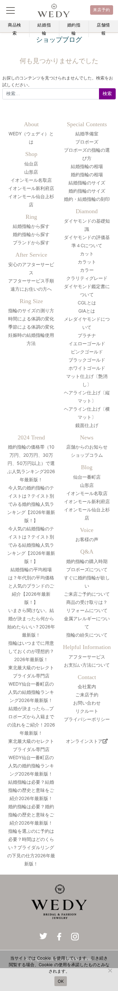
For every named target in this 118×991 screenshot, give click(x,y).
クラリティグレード (87, 278)
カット (87, 253)
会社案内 (87, 686)
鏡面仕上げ (86, 425)
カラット (87, 262)
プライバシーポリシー (87, 719)
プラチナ (87, 335)
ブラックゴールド (87, 360)
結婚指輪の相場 (87, 166)
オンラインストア (84, 741)
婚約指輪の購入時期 (87, 561)
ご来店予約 (86, 694)
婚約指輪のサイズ (87, 191)
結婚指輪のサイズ (87, 182)
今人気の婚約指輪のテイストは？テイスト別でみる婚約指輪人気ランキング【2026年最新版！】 (31, 504)
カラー (87, 270)
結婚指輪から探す (31, 226)
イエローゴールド (87, 343)
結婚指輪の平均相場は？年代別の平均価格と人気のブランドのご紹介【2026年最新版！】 (31, 586)
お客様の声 (86, 539)
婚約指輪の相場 (87, 174)
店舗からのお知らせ (87, 447)
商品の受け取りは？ (87, 602)
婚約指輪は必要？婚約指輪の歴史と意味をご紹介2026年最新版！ (31, 815)
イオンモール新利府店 (31, 188)
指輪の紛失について (87, 635)
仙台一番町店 (87, 477)
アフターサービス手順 (31, 280)
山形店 (31, 172)
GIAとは (86, 311)
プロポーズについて (87, 569)
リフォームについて (87, 610)
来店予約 (101, 9)
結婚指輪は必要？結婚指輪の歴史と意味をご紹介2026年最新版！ (31, 790)
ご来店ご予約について (87, 594)
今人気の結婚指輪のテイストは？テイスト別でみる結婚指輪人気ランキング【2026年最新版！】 (31, 545)
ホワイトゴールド (87, 368)
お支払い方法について (87, 665)
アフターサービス (87, 656)
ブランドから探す (31, 242)
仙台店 (31, 163)
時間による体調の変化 (31, 318)
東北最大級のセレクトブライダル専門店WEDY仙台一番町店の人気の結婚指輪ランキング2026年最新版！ (31, 684)
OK (61, 981)
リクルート (86, 711)
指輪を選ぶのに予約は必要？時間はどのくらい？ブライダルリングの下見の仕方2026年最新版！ (31, 847)
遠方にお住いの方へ (31, 289)
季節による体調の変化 (31, 327)
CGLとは (87, 302)
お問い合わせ (87, 703)
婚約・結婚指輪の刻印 (87, 199)
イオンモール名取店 (31, 180)
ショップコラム (87, 455)
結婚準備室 (86, 133)
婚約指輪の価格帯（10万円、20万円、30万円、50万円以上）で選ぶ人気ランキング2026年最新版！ (31, 463)
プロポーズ (86, 142)
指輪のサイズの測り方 (31, 310)
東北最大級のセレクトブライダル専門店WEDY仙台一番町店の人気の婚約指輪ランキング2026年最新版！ (31, 757)
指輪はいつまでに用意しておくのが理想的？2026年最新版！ (31, 651)
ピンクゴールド (87, 351)
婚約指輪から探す (31, 234)
